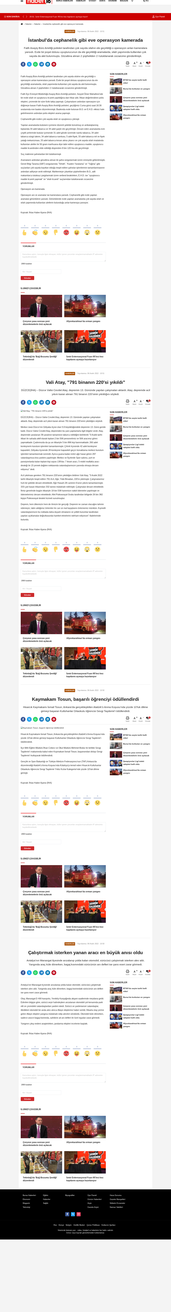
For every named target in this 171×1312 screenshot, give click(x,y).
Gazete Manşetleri (117, 1199)
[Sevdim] (45, 228)
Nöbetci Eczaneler (117, 1203)
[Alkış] (35, 228)
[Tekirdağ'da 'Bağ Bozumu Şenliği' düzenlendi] (41, 341)
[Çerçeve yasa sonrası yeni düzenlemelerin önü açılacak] (41, 306)
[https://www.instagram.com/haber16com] (79, 1214)
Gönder (27, 278)
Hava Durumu (116, 1195)
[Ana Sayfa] (22, 24)
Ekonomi (26, 1199)
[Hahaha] (77, 228)
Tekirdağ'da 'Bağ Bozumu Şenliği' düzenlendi (40, 358)
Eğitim (45, 1195)
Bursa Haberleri (29, 1195)
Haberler (28, 24)
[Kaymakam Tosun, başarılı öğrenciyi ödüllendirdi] (42, 728)
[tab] (28, 246)
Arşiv (90, 1203)
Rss (55, 1225)
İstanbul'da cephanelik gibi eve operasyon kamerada (63, 24)
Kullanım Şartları (109, 1225)
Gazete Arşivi (93, 1207)
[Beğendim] (24, 228)
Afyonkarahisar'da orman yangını (83, 321)
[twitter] (29, 64)
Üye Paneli (160, 16)
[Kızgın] (66, 228)
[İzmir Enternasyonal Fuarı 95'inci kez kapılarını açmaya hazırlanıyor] (85, 341)
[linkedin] (47, 64)
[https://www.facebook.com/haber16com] (67, 1214)
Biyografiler (70, 1195)
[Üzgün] (97, 228)
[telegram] (41, 64)
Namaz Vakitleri (116, 1207)
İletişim (69, 1225)
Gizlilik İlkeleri (79, 1225)
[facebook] (23, 64)
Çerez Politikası (93, 1225)
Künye (61, 1225)
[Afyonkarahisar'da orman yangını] (85, 306)
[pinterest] (53, 64)
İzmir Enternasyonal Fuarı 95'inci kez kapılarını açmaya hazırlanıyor (84, 358)
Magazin (26, 1203)
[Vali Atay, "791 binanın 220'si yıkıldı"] (37, 411)
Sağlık (45, 1203)
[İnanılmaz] (87, 228)
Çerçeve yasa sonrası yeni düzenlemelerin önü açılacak (37, 322)
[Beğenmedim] (56, 228)
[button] (26, 17)
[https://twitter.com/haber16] (73, 1214)
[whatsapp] (35, 64)
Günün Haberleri (95, 1199)
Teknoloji (26, 1207)
